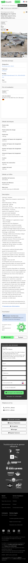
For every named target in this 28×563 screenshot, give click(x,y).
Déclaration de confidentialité (14, 396)
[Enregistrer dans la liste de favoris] (24, 12)
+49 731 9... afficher (10, 407)
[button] (26, 1)
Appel (21, 337)
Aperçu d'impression (14, 423)
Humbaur (4, 70)
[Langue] (24, 1)
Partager (14, 429)
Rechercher (23, 5)
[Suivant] (25, 44)
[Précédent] (2, 44)
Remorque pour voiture (8, 66)
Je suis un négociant (10, 387)
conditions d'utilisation (17, 558)
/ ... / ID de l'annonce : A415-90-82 (10, 8)
